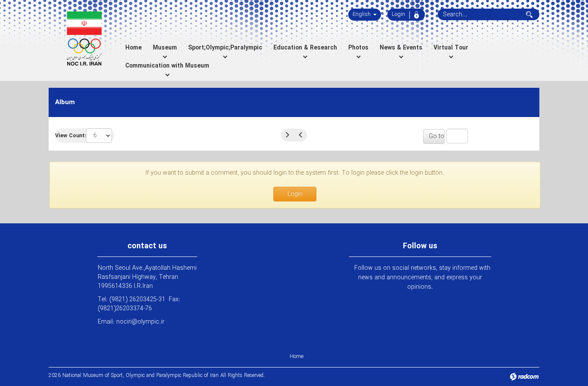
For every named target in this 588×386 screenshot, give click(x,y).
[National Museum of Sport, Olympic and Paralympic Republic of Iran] (84, 39)
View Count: (70, 136)
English (362, 14)
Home (296, 356)
